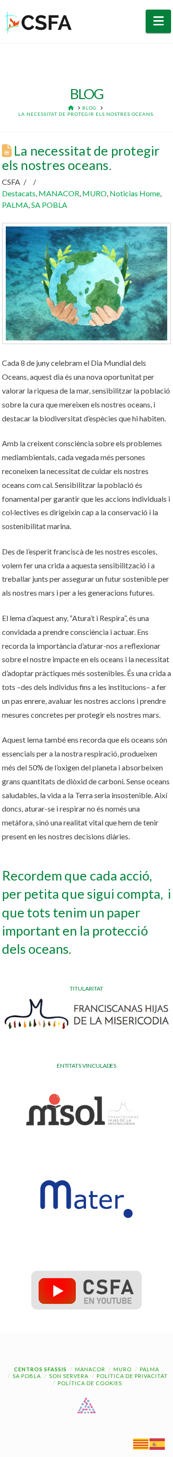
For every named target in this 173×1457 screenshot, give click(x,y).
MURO (94, 193)
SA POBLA (49, 204)
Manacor (90, 1369)
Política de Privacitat (132, 1376)
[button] (158, 21)
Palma (149, 1369)
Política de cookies (90, 1383)
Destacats (19, 193)
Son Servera (68, 1376)
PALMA (15, 204)
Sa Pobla (26, 1376)
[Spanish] (157, 1443)
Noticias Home (135, 193)
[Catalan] (141, 1443)
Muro (122, 1369)
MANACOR (58, 193)
